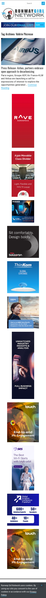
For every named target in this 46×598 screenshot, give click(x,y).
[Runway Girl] (23, 19)
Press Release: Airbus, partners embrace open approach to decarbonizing (22, 70)
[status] (42, 585)
